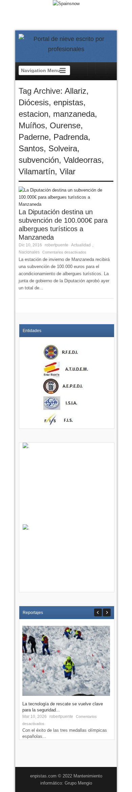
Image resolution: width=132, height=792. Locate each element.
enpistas (68, 102)
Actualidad (81, 245)
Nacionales (29, 252)
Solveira (62, 148)
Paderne (34, 136)
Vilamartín (37, 171)
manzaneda (74, 113)
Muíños (32, 125)
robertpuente (56, 245)
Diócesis (34, 102)
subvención (39, 159)
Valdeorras (83, 159)
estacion (33, 113)
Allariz (75, 90)
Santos (31, 148)
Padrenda (70, 136)
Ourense (65, 125)
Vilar (67, 171)
